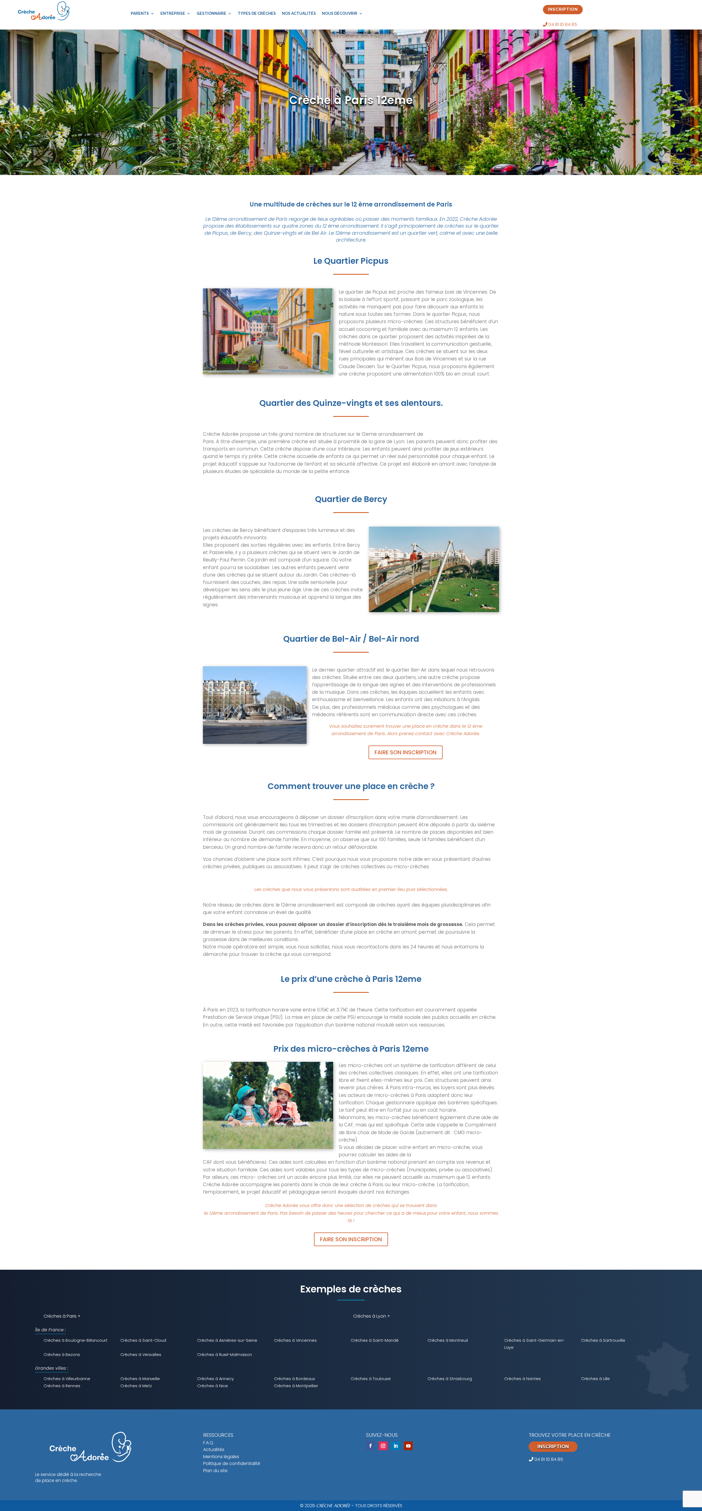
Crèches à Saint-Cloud (143, 1340)
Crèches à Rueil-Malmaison (224, 1354)
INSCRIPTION (563, 9)
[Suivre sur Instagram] (383, 1445)
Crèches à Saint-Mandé (375, 1340)
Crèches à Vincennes (295, 1340)
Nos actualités (299, 14)
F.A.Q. (208, 1443)
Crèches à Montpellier (296, 1386)
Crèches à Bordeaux (294, 1378)
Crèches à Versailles (140, 1354)
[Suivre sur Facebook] (370, 1445)
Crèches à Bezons (62, 1354)
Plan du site (215, 1470)
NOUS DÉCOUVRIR (339, 14)
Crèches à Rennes (62, 1386)
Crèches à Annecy (215, 1378)
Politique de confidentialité (231, 1463)
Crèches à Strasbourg (450, 1378)
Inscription (553, 1446)
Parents (140, 14)
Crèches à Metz (136, 1386)
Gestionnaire (211, 14)
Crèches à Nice (212, 1386)
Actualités (213, 1449)
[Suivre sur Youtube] (408, 1445)
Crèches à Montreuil (448, 1340)
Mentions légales (221, 1456)
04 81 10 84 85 (562, 24)
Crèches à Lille (595, 1378)
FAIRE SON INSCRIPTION (406, 752)
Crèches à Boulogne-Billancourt (75, 1340)
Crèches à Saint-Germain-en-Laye (534, 1344)
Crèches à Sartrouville (603, 1340)
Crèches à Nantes (522, 1378)
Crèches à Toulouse (371, 1378)
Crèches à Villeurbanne (67, 1378)
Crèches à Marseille (140, 1378)
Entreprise (172, 14)
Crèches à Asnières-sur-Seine (227, 1340)
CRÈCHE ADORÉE (333, 1505)
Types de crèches (257, 14)
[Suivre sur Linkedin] (395, 1445)
